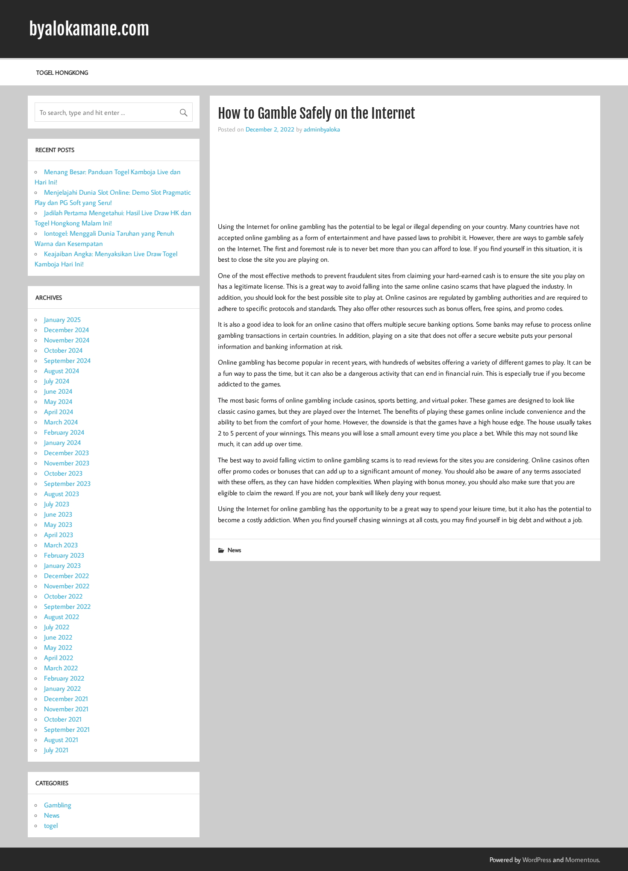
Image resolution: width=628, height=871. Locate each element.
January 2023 (62, 565)
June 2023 (58, 514)
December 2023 (66, 452)
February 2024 (64, 432)
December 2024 (66, 329)
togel (51, 825)
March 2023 (61, 545)
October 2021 (63, 719)
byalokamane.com (89, 29)
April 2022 (58, 657)
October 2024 (63, 350)
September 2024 (67, 360)
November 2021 (66, 708)
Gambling (57, 805)
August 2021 (61, 739)
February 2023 (64, 555)
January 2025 (62, 319)
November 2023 (67, 463)
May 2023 (58, 524)
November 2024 (66, 340)
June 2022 (58, 637)
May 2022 (58, 647)
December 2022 (66, 575)
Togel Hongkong (62, 72)
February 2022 (64, 678)
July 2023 (57, 504)
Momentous (582, 859)
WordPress (536, 859)
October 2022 (63, 596)
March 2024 (61, 422)
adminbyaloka (322, 129)
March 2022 (61, 667)
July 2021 (56, 749)
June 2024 (58, 391)
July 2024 (56, 381)
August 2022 (61, 616)
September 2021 (67, 729)
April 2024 (58, 411)
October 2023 (63, 473)
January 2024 (62, 442)
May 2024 (58, 401)
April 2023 (58, 534)
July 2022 (56, 627)
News (234, 550)
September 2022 (67, 606)
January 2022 (62, 688)
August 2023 (61, 493)
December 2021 (66, 698)
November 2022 (66, 586)
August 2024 (61, 370)
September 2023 (67, 483)
